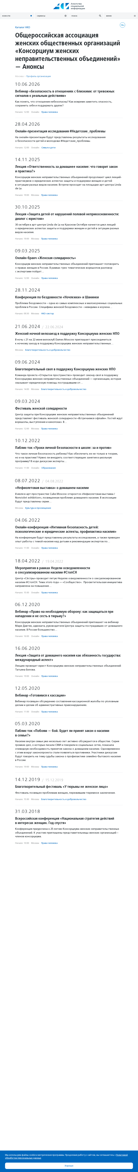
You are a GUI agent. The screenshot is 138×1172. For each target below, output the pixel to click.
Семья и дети (48, 147)
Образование (48, 468)
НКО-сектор (47, 313)
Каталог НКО (22, 27)
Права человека (49, 112)
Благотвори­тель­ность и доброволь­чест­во (47, 350)
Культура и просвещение (38, 508)
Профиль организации (38, 76)
